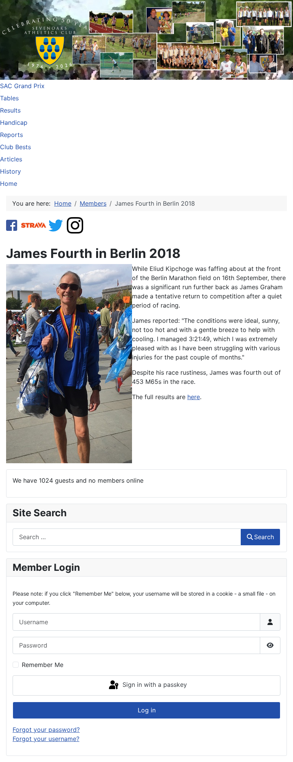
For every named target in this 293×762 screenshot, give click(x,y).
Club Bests (15, 147)
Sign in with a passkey (154, 685)
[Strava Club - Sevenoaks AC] (34, 225)
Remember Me (42, 665)
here (193, 397)
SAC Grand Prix (22, 86)
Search (264, 537)
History (10, 171)
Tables (9, 98)
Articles (11, 159)
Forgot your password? (46, 729)
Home (8, 183)
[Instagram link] (75, 225)
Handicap (13, 122)
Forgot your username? (46, 739)
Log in (147, 710)
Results (10, 110)
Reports (11, 135)
